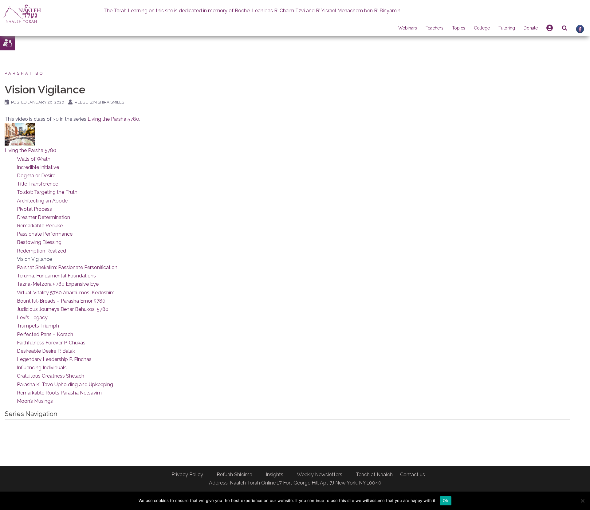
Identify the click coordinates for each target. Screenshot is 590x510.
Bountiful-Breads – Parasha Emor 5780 (61, 301)
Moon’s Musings (35, 401)
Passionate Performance (45, 234)
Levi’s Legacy (32, 317)
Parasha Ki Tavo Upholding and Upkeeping (65, 384)
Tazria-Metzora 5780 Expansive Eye (58, 284)
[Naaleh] (22, 13)
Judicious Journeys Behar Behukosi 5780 (62, 309)
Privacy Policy (187, 474)
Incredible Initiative (38, 167)
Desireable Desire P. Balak (46, 351)
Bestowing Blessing (39, 242)
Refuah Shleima (234, 474)
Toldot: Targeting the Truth (47, 192)
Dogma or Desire (36, 175)
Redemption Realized (41, 251)
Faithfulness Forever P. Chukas (51, 343)
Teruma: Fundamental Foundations (56, 276)
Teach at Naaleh (374, 474)
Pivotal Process (34, 209)
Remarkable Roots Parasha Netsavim (59, 393)
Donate (531, 28)
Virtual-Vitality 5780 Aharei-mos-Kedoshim (66, 293)
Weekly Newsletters (319, 474)
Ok (445, 500)
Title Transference (37, 184)
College (482, 28)
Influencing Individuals (42, 368)
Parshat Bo (24, 73)
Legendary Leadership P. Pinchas (54, 359)
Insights (274, 474)
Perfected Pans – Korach (45, 334)
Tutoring (506, 28)
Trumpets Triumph (38, 326)
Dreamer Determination (43, 217)
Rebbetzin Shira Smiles (99, 102)
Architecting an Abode (42, 201)
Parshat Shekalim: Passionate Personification (67, 267)
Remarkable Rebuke (40, 226)
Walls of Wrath (33, 159)
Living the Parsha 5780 (113, 119)
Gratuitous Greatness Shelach (50, 376)
